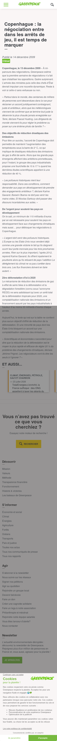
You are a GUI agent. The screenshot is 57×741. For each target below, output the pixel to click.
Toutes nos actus (11, 547)
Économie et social (12, 512)
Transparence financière (14, 482)
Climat (5, 516)
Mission (6, 468)
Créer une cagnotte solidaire (17, 603)
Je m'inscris (12, 660)
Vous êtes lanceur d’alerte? (16, 621)
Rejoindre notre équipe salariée (18, 617)
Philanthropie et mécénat (15, 612)
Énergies (7, 521)
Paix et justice (9, 543)
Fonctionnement (10, 486)
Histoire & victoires (12, 491)
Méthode (6, 477)
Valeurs (6, 473)
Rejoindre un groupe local (15, 590)
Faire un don (8, 599)
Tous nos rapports (11, 556)
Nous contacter (10, 625)
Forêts (5, 529)
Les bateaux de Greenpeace (17, 495)
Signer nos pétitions (12, 581)
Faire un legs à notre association (19, 608)
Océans (6, 534)
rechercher (31, 443)
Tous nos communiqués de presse (20, 551)
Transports (7, 538)
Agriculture (7, 525)
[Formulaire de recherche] (52, 4)
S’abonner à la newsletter (15, 573)
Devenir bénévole (11, 595)
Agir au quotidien (11, 586)
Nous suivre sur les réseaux (16, 577)
